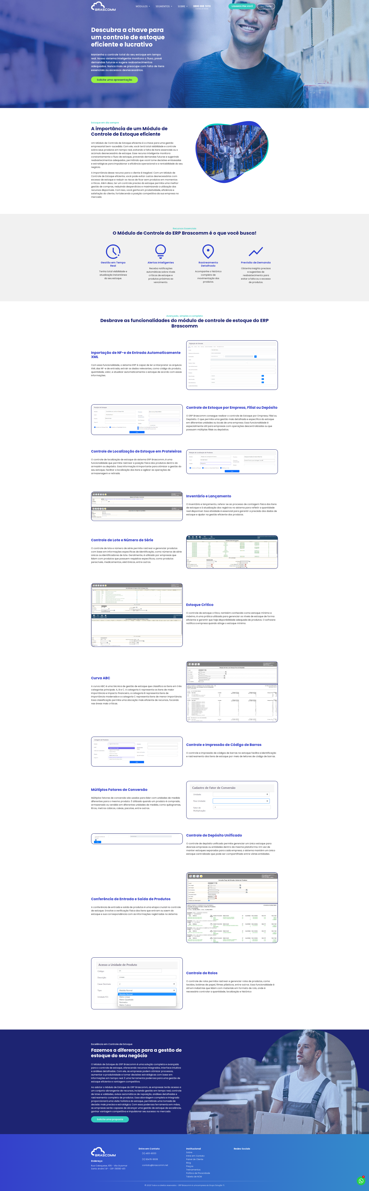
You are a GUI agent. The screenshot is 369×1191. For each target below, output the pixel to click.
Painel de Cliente (194, 1159)
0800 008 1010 (202, 6)
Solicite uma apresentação (114, 80)
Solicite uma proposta (110, 1119)
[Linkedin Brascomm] (239, 1154)
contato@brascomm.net (155, 1165)
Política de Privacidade (198, 1173)
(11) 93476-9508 (150, 1159)
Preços (189, 1166)
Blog (188, 1162)
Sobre (189, 1152)
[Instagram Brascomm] (235, 1154)
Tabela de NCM (194, 1176)
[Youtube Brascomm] (242, 1154)
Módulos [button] (142, 6)
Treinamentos (193, 1169)
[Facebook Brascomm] (237, 1154)
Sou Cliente (266, 6)
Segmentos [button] (163, 6)
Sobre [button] (182, 6)
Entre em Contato (195, 1155)
